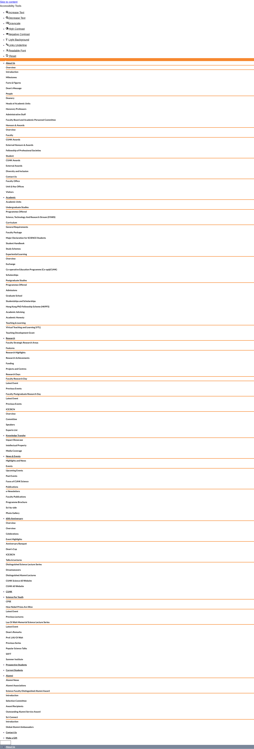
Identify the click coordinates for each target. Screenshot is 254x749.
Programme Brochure (16, 502)
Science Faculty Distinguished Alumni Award (28, 691)
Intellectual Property (16, 445)
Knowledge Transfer (16, 435)
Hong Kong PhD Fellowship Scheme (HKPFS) (27, 306)
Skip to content (8, 1)
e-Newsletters (13, 491)
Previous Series (13, 643)
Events (9, 466)
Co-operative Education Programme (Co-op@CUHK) (31, 269)
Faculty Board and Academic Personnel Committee (31, 120)
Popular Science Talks (16, 648)
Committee (11, 419)
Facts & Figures (13, 83)
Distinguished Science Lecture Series (24, 564)
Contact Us (11, 176)
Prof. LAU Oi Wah (14, 637)
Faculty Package (14, 232)
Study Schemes (13, 249)
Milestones (11, 77)
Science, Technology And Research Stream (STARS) (30, 217)
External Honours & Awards (19, 145)
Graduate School (14, 295)
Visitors (10, 192)
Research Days (13, 374)
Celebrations (12, 534)
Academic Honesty (15, 317)
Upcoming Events (14, 470)
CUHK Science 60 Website (19, 580)
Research (10, 338)
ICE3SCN (10, 409)
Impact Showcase (14, 440)
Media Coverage (14, 451)
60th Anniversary (14, 518)
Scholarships (12, 275)
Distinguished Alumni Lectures (21, 575)
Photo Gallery (13, 513)
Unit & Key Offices (15, 186)
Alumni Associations (16, 685)
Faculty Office (13, 181)
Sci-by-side (11, 507)
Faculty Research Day (16, 378)
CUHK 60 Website (15, 586)
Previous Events (14, 388)
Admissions (11, 290)
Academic (11, 197)
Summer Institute (14, 659)
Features (10, 348)
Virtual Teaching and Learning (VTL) (23, 327)
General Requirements (17, 227)
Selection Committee (16, 701)
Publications (12, 487)
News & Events (13, 456)
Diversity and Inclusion (17, 171)
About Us (10, 63)
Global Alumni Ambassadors (20, 727)
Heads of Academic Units (18, 103)
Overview (11, 67)
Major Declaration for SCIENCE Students (26, 238)
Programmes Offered (16, 211)
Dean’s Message (14, 88)
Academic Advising (15, 312)
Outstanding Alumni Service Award (23, 711)
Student (10, 156)
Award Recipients (14, 706)
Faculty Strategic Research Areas (22, 342)
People (9, 93)
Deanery (10, 98)
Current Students (14, 670)
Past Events (11, 476)
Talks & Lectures (14, 560)
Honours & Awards (15, 125)
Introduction (12, 72)
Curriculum (11, 222)
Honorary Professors (16, 109)
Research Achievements (17, 358)
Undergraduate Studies (17, 207)
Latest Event (12, 383)
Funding (10, 363)
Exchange (10, 264)
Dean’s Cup (11, 549)
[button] (15, 12)
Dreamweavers (13, 570)
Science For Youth (14, 597)
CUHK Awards (13, 139)
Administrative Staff (16, 114)
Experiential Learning (16, 254)
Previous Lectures (15, 617)
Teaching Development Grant (20, 333)
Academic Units (13, 202)
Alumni (9, 675)
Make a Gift (11, 738)
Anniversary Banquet (16, 543)
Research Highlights (15, 352)
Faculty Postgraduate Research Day (23, 394)
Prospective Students (16, 665)
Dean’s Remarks (14, 632)
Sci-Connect (12, 717)
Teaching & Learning (16, 323)
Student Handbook (15, 243)
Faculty (9, 135)
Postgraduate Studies (16, 280)
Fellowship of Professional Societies (23, 150)
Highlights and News (16, 460)
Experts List (11, 430)
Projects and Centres (16, 369)
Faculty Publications (16, 496)
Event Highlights (14, 539)
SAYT (8, 654)
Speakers (10, 424)
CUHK (9, 591)
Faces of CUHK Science (17, 481)
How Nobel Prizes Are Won (19, 607)
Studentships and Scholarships (21, 301)
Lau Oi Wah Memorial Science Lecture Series (28, 622)
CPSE (8, 601)
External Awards (14, 166)
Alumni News (12, 680)
